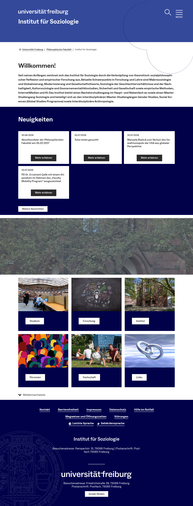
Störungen (121, 416)
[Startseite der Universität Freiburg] (43, 12)
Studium (35, 321)
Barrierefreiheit (68, 409)
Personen (35, 377)
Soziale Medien (97, 493)
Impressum (94, 409)
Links (139, 377)
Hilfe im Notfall (144, 409)
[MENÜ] (179, 12)
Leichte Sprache (83, 423)
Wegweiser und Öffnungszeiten (85, 416)
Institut (140, 321)
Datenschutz (117, 409)
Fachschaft (89, 377)
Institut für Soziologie (48, 21)
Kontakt (45, 409)
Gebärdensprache (112, 423)
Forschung (89, 321)
